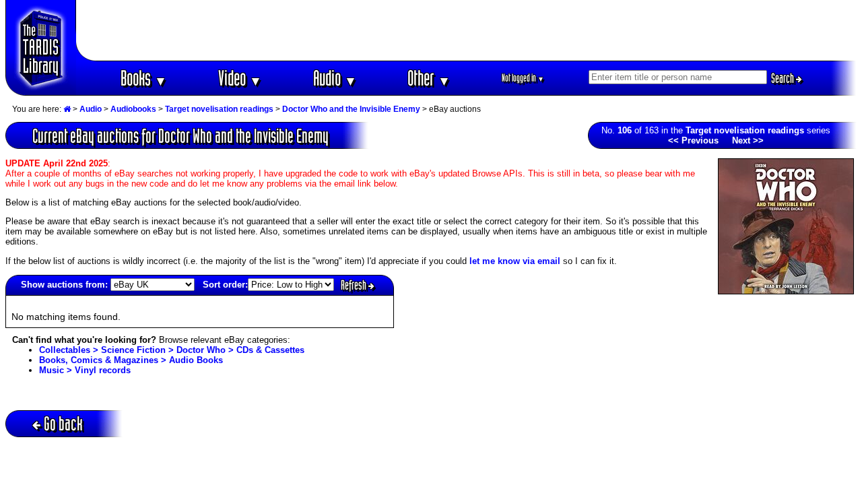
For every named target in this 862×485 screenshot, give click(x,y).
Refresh (354, 285)
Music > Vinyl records (85, 370)
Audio (335, 78)
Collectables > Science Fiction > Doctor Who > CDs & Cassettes (171, 350)
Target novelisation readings (219, 109)
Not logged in (523, 78)
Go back (63, 423)
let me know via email (514, 261)
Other (429, 78)
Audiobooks (133, 109)
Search (783, 78)
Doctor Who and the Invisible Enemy (351, 109)
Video (240, 78)
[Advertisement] (467, 30)
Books (144, 78)
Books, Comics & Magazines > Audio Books (131, 360)
